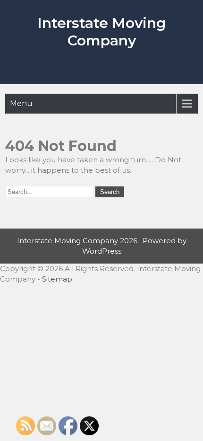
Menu (21, 103)
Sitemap (57, 278)
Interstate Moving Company (101, 31)
